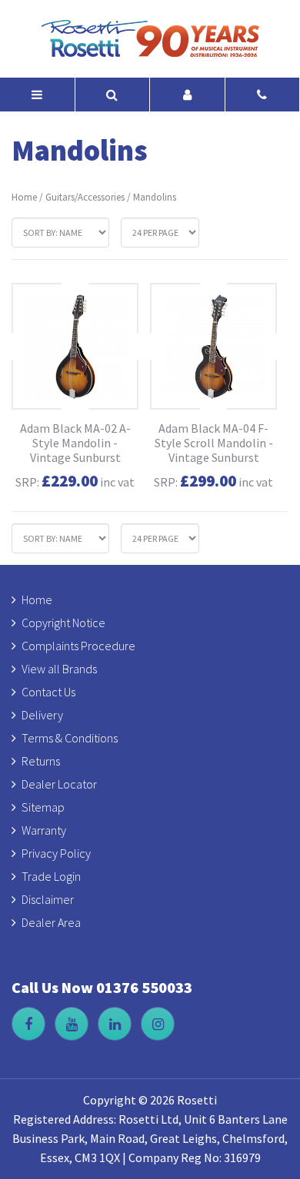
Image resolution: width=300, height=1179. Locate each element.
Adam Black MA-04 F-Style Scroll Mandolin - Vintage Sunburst (214, 442)
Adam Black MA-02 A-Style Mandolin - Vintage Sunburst (75, 442)
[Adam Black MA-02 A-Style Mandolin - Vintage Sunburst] (75, 346)
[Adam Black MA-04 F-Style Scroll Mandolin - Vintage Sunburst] (213, 346)
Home (24, 197)
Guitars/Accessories (85, 197)
